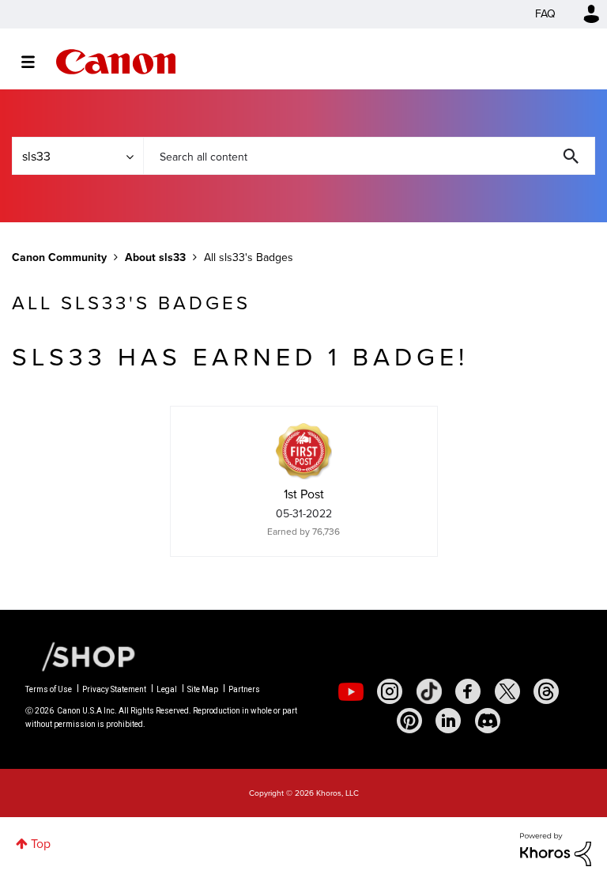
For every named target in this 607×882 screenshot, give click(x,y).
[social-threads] (546, 691)
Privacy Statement (114, 689)
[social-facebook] (468, 691)
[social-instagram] (389, 691)
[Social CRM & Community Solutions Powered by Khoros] (555, 848)
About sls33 (155, 257)
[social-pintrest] (409, 720)
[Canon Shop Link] (80, 656)
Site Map (202, 689)
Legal (166, 689)
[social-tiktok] (429, 691)
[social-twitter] (507, 691)
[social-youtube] (351, 691)
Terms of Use (48, 689)
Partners (244, 689)
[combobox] (369, 156)
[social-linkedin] (448, 720)
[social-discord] (487, 720)
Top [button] (41, 844)
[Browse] (36, 61)
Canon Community (115, 61)
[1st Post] (303, 450)
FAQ (545, 14)
